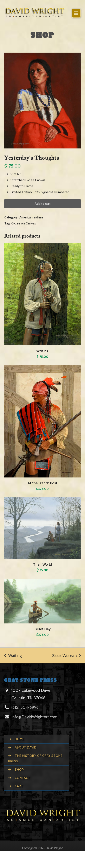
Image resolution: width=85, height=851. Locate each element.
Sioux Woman (64, 655)
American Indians (31, 217)
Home (19, 739)
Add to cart (42, 204)
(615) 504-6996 (25, 707)
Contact (22, 778)
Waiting (13, 655)
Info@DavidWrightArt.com (34, 716)
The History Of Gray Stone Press (35, 758)
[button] (76, 13)
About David (25, 747)
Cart (18, 786)
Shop (19, 769)
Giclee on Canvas (23, 223)
